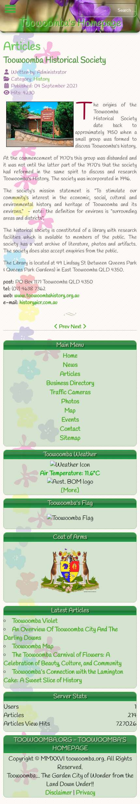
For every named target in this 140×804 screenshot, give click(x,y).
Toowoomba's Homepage (70, 23)
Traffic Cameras (70, 392)
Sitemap (70, 438)
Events (70, 420)
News (70, 365)
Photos (70, 401)
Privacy (85, 793)
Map (70, 411)
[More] (70, 490)
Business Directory (70, 383)
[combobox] (107, 10)
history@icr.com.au (38, 302)
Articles (70, 374)
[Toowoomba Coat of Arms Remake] (70, 591)
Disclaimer (59, 793)
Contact (70, 429)
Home (70, 356)
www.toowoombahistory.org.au (46, 295)
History (41, 79)
